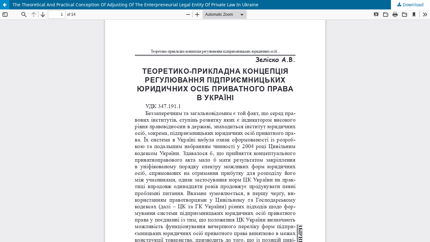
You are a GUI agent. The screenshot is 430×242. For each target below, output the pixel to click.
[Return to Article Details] (4, 4)
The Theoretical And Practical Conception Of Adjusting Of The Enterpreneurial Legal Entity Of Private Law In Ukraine (135, 5)
